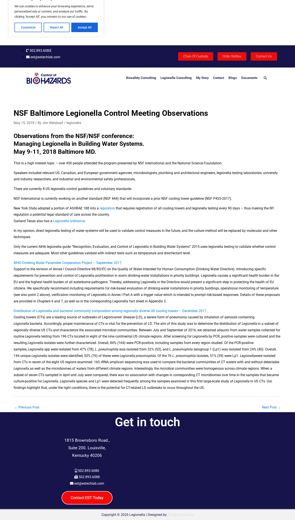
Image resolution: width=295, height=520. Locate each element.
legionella (74, 123)
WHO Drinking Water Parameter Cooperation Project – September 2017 (67, 263)
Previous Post (26, 407)
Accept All (85, 27)
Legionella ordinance (69, 221)
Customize (28, 27)
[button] (265, 78)
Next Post (271, 407)
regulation (107, 208)
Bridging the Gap (181, 515)
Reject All (56, 27)
